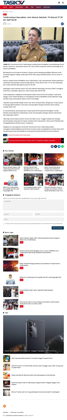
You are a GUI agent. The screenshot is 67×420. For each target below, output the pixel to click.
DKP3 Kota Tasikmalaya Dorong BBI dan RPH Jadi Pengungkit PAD (11, 189)
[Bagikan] (62, 23)
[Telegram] (58, 146)
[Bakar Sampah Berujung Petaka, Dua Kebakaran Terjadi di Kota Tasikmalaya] (54, 159)
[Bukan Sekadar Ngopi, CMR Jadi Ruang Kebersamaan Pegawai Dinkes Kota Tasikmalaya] (12, 159)
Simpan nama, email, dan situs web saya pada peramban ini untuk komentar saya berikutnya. (34, 223)
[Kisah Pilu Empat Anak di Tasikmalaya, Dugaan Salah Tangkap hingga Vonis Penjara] (6, 383)
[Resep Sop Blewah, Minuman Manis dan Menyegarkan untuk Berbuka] (6, 375)
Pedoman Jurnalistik (17, 412)
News (5, 14)
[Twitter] (55, 146)
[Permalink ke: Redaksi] (5, 23)
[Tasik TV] (18, 2)
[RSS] (4, 406)
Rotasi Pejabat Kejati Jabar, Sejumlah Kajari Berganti (32, 188)
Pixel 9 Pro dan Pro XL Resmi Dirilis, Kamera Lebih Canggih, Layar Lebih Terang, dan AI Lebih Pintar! (37, 366)
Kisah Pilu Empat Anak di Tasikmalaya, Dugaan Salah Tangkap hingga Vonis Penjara (36, 383)
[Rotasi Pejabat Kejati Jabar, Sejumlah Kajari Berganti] (33, 179)
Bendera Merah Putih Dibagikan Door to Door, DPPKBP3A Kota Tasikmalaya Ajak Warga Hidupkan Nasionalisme (33, 169)
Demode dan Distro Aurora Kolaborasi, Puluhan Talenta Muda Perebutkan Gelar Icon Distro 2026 (54, 189)
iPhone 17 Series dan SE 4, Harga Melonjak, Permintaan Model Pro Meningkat (35, 392)
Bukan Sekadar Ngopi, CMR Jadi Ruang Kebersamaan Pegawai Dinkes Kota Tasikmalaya (11, 169)
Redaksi (9, 23)
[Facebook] (52, 146)
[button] (59, 3)
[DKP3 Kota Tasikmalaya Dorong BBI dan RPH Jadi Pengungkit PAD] (12, 179)
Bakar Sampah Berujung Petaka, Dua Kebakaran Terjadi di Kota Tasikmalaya (53, 168)
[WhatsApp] (62, 146)
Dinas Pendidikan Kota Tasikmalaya (20, 135)
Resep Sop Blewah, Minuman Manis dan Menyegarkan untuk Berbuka (33, 375)
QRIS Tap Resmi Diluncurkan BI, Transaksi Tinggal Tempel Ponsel (32, 358)
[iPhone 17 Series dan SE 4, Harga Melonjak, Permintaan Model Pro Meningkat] (6, 392)
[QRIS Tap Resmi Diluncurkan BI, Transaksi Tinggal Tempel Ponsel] (6, 358)
